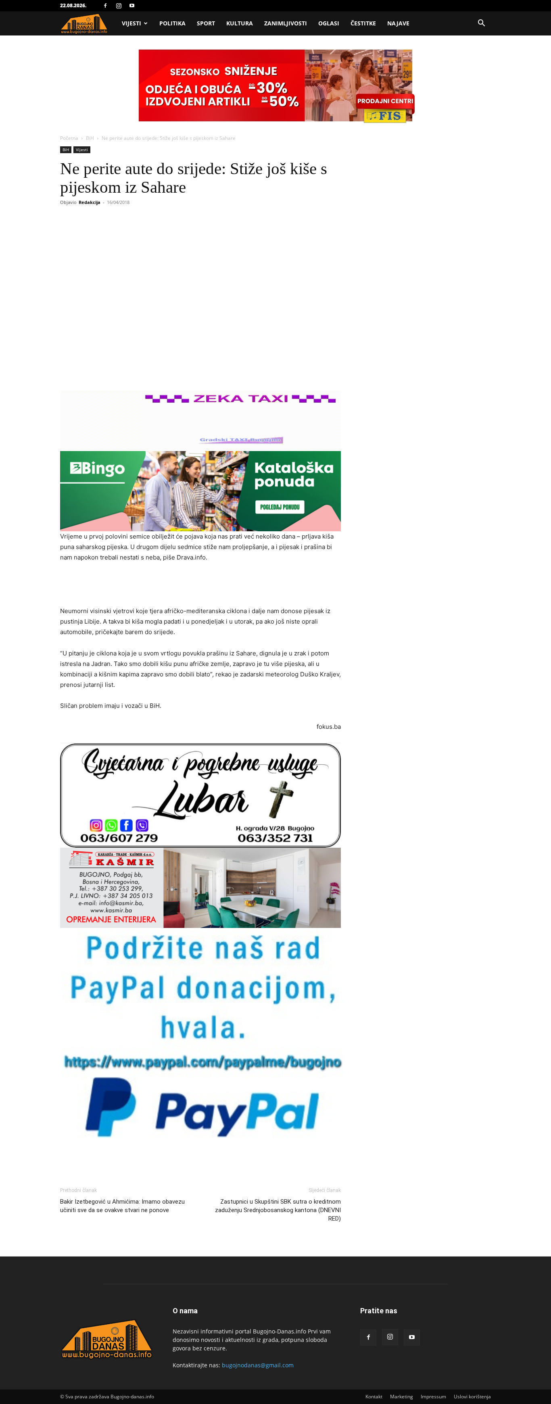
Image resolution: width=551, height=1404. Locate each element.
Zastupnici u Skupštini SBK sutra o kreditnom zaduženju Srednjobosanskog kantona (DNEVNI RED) (278, 1210)
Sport (206, 23)
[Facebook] (105, 5)
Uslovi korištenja (472, 1396)
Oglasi (328, 23)
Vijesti (131, 23)
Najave (398, 23)
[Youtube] (132, 5)
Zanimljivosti (285, 23)
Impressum (433, 1396)
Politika (172, 23)
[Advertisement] (200, 585)
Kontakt (373, 1396)
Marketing (401, 1396)
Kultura (239, 23)
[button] (481, 24)
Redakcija (89, 202)
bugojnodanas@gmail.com (258, 1365)
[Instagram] (119, 5)
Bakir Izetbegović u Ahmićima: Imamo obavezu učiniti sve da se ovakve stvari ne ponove (122, 1206)
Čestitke (363, 23)
